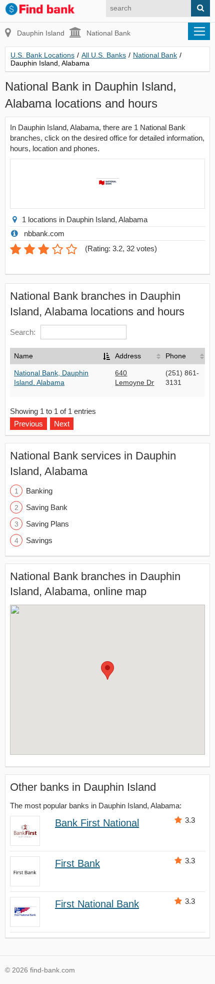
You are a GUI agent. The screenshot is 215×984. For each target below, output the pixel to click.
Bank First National (97, 822)
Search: (23, 332)
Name (23, 356)
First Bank (77, 863)
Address (128, 356)
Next (62, 423)
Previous (28, 423)
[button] (107, 670)
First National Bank (97, 903)
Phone (176, 356)
